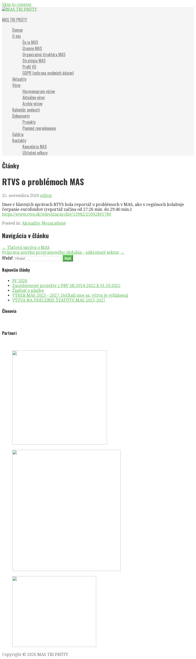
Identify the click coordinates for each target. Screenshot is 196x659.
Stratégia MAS (33, 61)
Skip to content (16, 4)
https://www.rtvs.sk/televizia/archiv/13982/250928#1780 (56, 214)
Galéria (17, 134)
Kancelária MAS (34, 147)
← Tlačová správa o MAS (26, 247)
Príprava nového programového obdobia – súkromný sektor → (63, 252)
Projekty (28, 122)
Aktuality (19, 79)
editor (46, 195)
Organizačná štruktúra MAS (43, 54)
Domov (17, 30)
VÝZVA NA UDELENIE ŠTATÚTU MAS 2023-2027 (58, 300)
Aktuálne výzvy (33, 97)
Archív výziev (32, 104)
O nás (16, 36)
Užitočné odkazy (34, 153)
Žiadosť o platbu (28, 290)
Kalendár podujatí (26, 110)
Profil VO (29, 67)
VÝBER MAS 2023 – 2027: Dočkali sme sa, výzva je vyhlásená (70, 295)
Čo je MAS (30, 42)
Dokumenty (21, 116)
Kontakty (19, 140)
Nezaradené (54, 223)
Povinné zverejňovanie (39, 128)
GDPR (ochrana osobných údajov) (48, 73)
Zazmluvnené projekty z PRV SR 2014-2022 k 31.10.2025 (66, 285)
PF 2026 (19, 280)
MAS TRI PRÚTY (14, 20)
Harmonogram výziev (38, 91)
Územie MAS (32, 48)
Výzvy (16, 85)
